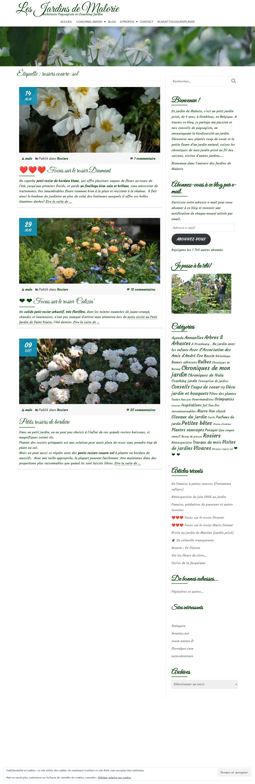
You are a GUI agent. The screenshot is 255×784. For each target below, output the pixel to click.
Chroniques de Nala (206, 375)
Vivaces (202, 448)
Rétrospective (182, 442)
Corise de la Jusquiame (188, 563)
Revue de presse (191, 436)
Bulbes (204, 362)
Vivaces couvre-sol (222, 449)
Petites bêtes (197, 423)
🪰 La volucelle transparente (193, 540)
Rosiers (62, 158)
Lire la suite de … (59, 201)
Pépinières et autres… (188, 592)
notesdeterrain (182, 656)
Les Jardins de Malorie (67, 9)
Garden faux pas (181, 399)
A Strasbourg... (201, 344)
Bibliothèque (223, 356)
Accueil (66, 21)
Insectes (176, 405)
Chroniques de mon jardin (201, 371)
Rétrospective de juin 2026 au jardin (199, 497)
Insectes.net (180, 633)
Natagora (178, 626)
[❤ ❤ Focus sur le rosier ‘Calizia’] (89, 250)
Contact (146, 21)
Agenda (177, 338)
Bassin (209, 355)
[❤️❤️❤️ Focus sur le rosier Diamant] (89, 119)
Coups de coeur (205, 387)
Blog (112, 21)
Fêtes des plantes (222, 394)
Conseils (181, 387)
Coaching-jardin (184, 381)
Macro (202, 411)
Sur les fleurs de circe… (189, 555)
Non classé (217, 411)
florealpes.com (182, 648)
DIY (223, 387)
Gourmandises (203, 399)
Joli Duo (208, 405)
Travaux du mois (207, 442)
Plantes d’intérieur (222, 424)
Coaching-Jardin (89, 21)
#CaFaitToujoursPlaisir (176, 21)
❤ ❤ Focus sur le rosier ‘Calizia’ (57, 301)
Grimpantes (224, 399)
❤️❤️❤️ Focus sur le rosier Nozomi (198, 517)
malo (29, 158)
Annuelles (193, 337)
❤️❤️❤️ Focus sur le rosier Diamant (65, 170)
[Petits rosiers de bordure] (89, 370)
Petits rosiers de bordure (44, 422)
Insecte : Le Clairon (186, 548)
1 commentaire (144, 158)
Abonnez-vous (191, 239)
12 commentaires (143, 289)
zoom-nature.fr (183, 641)
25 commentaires (142, 410)
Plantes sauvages (188, 430)
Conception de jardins (213, 381)
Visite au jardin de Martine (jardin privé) (203, 533)
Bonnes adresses (184, 362)
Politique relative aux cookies (114, 777)
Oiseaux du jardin (189, 417)
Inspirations (191, 405)
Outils (211, 417)
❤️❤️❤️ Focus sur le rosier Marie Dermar (202, 525)
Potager (211, 430)
